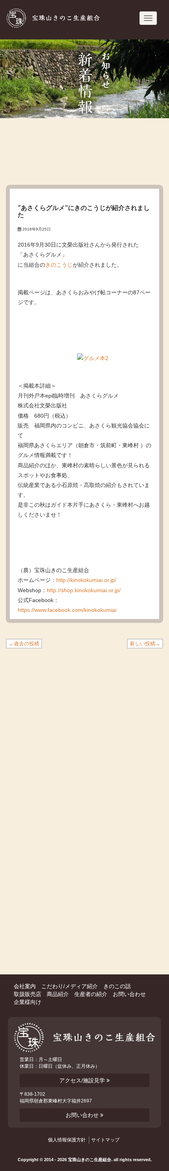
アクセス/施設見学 (83, 1080)
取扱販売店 (27, 994)
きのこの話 (117, 986)
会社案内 (25, 986)
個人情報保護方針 (67, 1140)
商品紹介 (58, 994)
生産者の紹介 (90, 994)
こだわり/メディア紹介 (69, 986)
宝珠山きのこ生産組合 (61, 18)
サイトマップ (105, 1140)
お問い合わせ (129, 994)
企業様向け (27, 1002)
